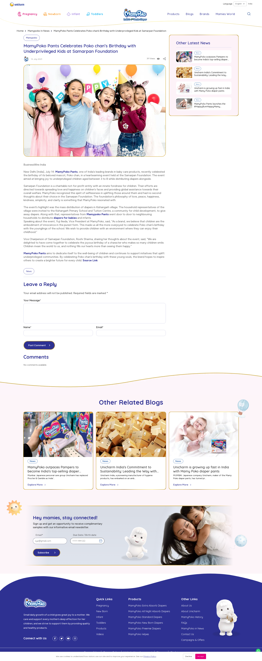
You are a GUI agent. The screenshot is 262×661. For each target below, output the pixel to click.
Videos (100, 634)
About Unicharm (190, 611)
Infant (99, 617)
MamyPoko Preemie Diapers (144, 628)
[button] (27, 14)
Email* (99, 327)
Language (227, 4)
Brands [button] (204, 14)
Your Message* (32, 300)
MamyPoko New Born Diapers (145, 622)
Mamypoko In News (39, 30)
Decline (188, 656)
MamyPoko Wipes (138, 634)
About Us (186, 605)
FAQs (184, 622)
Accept (200, 656)
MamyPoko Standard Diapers (145, 617)
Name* (27, 327)
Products (101, 628)
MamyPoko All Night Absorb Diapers (149, 611)
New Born (102, 611)
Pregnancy (102, 605)
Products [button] (173, 14)
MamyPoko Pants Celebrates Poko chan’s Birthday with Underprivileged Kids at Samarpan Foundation (110, 30)
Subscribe (43, 552)
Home (20, 30)
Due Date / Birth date (84, 534)
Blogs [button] (189, 14)
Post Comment (37, 345)
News (29, 271)
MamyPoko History (192, 617)
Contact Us (187, 634)
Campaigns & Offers (192, 639)
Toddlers (101, 622)
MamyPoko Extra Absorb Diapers (147, 605)
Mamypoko (31, 37)
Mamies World (225, 14)
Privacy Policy (149, 656)
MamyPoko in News (192, 628)
